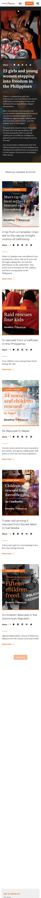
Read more (7, 279)
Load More (20, 657)
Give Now (29, 3)
